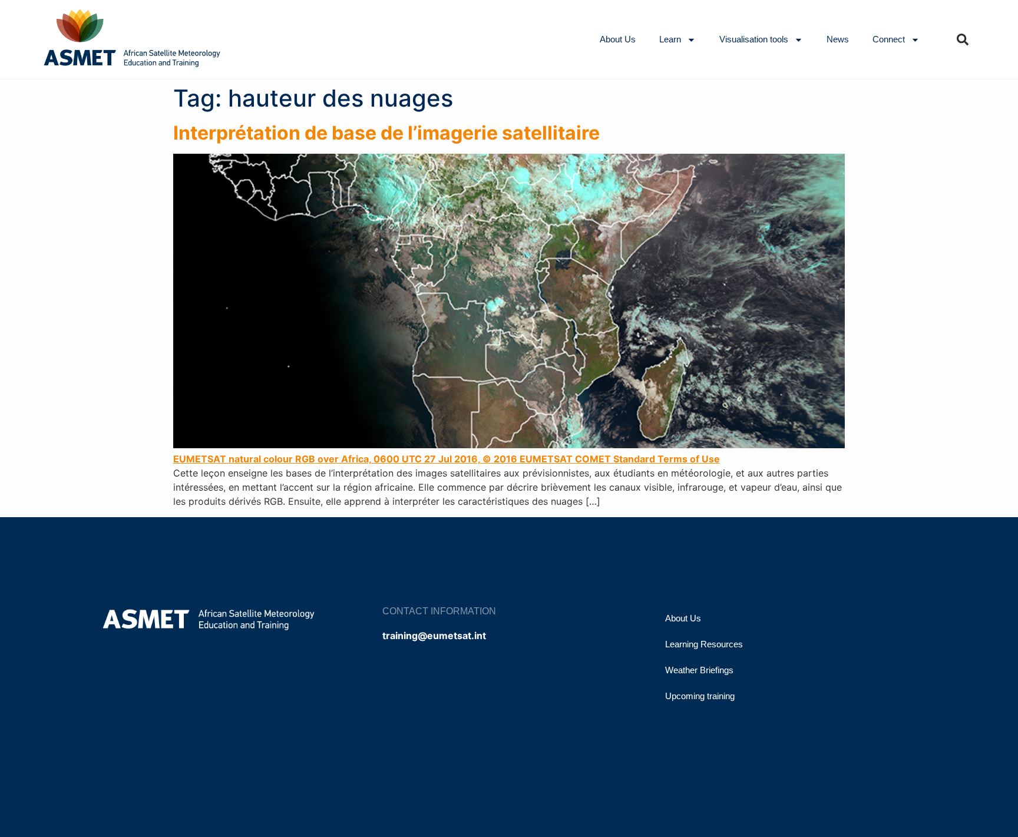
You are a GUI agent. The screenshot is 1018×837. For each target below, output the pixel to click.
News (838, 39)
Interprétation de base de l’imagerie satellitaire (386, 132)
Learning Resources (704, 644)
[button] (962, 39)
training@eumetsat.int (434, 635)
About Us (618, 39)
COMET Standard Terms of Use (647, 459)
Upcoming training (700, 696)
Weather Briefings (699, 670)
